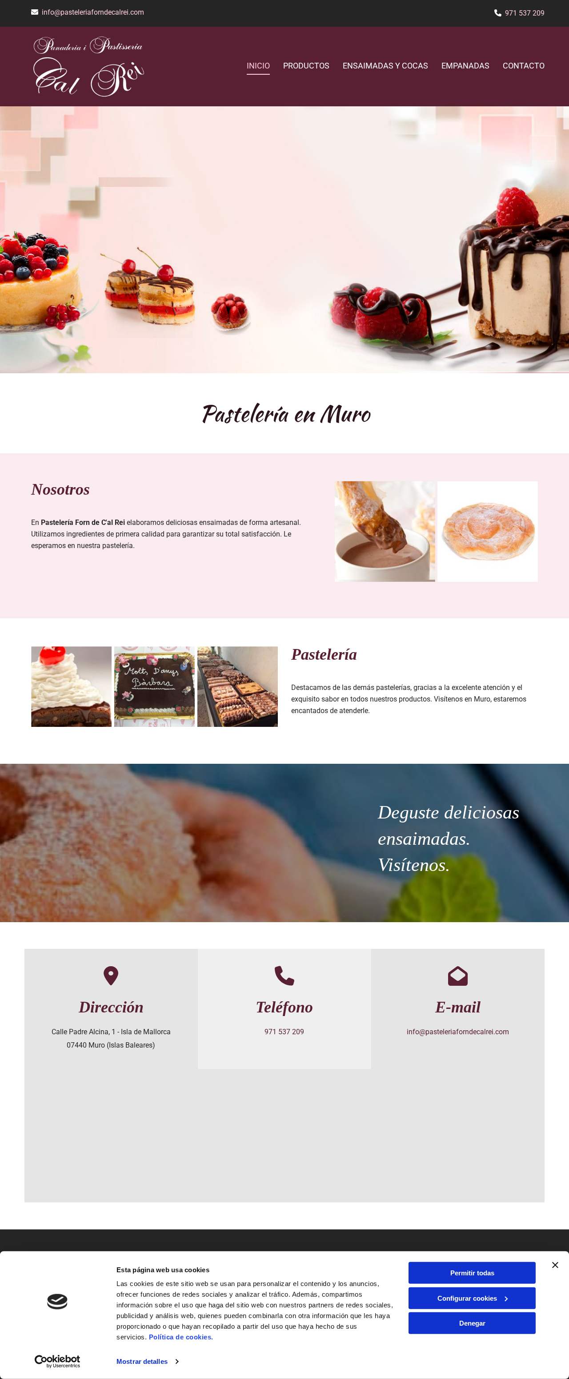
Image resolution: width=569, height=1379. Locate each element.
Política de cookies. (181, 1337)
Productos (306, 65)
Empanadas (465, 65)
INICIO (258, 65)
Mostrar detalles (142, 1361)
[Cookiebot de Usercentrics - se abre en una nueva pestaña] (57, 1361)
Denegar (472, 1323)
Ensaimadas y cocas (385, 65)
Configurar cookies (467, 1298)
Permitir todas (472, 1273)
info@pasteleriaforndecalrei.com (93, 12)
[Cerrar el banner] (555, 1265)
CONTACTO (524, 65)
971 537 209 (525, 13)
